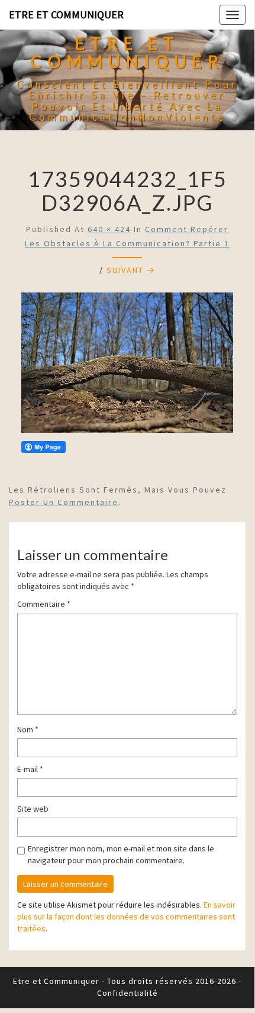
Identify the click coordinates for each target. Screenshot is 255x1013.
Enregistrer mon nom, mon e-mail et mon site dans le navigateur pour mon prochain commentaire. (121, 854)
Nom (27, 729)
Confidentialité (127, 993)
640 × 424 (109, 229)
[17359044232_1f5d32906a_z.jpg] (127, 366)
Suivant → (131, 270)
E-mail (30, 769)
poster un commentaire (63, 502)
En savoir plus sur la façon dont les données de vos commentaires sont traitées (126, 916)
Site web (33, 808)
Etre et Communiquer (66, 14)
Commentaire (43, 604)
